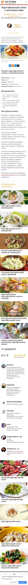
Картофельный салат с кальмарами (11, 207)
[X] (18, 65)
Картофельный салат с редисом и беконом (11, 545)
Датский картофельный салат (12, 478)
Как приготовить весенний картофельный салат (14, 319)
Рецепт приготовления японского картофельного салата (13, 342)
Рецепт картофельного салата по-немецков (11, 251)
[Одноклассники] (12, 65)
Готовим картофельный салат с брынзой (12, 273)
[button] (26, 2)
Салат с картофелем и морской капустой (11, 567)
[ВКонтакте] (10, 65)
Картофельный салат (11, 521)
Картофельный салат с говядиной (11, 230)
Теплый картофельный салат (12, 500)
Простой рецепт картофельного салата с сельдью (12, 296)
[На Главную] (8, 2)
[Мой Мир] (15, 65)
